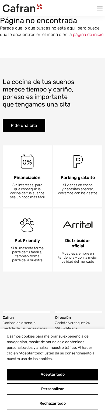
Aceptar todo (53, 374)
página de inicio (88, 34)
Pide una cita (24, 125)
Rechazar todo (53, 403)
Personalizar (52, 389)
